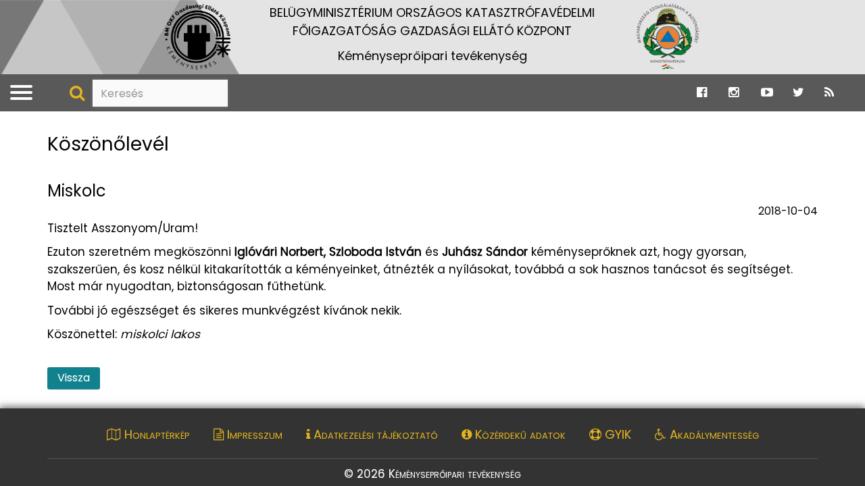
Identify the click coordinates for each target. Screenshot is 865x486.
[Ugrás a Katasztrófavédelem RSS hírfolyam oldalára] (829, 92)
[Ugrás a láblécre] (38, 14)
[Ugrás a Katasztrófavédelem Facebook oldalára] (702, 92)
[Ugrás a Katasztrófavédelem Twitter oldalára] (798, 92)
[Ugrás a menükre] (9, 14)
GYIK (616, 434)
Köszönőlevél (108, 144)
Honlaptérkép (155, 434)
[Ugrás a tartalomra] (24, 14)
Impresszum (253, 434)
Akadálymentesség (712, 434)
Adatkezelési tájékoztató (374, 434)
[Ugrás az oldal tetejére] (56, 123)
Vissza (73, 377)
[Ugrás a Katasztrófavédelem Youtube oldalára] (767, 92)
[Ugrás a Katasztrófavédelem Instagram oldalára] (733, 92)
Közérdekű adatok (519, 434)
